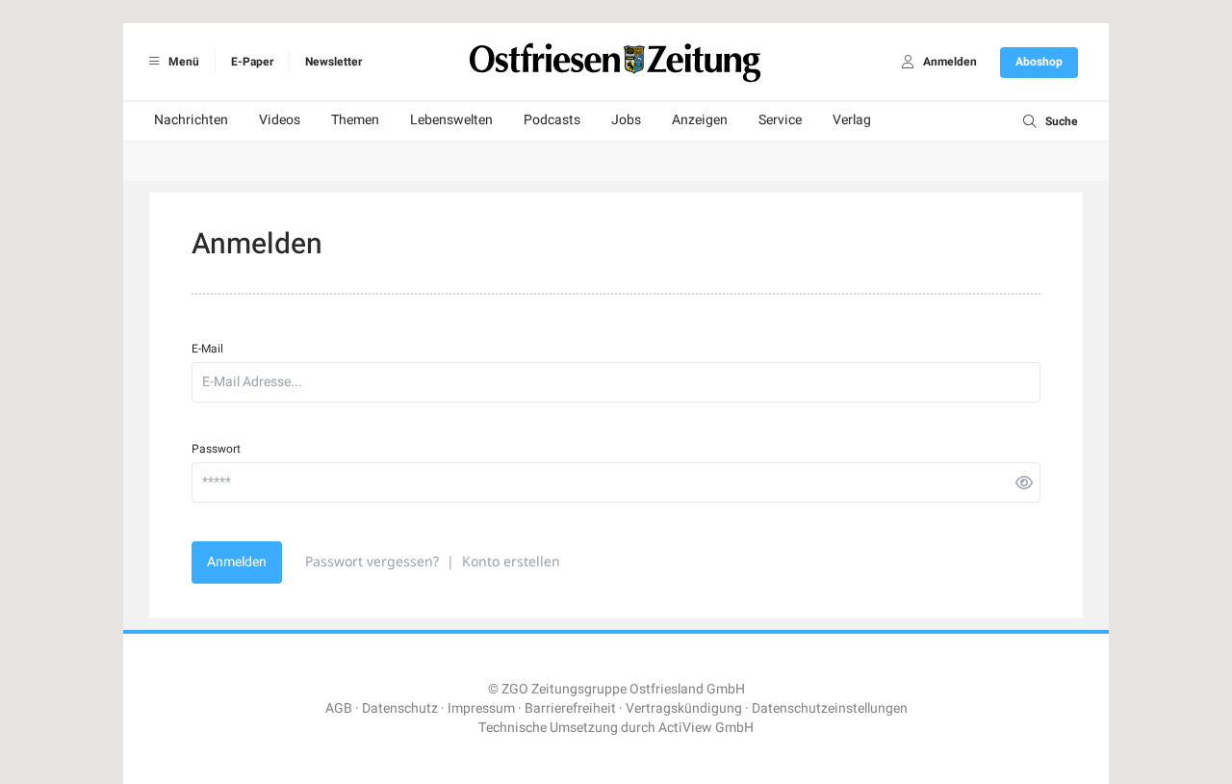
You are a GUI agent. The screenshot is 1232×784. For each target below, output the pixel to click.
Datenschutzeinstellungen (830, 708)
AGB (338, 708)
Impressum (481, 708)
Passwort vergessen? (372, 561)
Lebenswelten (451, 120)
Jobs (626, 120)
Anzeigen (700, 120)
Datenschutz (400, 708)
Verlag (852, 120)
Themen (355, 120)
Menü (182, 61)
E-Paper (252, 61)
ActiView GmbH (706, 728)
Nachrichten (191, 120)
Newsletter (333, 61)
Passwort (216, 449)
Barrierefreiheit (570, 708)
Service (780, 120)
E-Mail (207, 348)
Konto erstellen (511, 561)
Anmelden (237, 562)
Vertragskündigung (684, 708)
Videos (279, 120)
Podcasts (552, 120)
